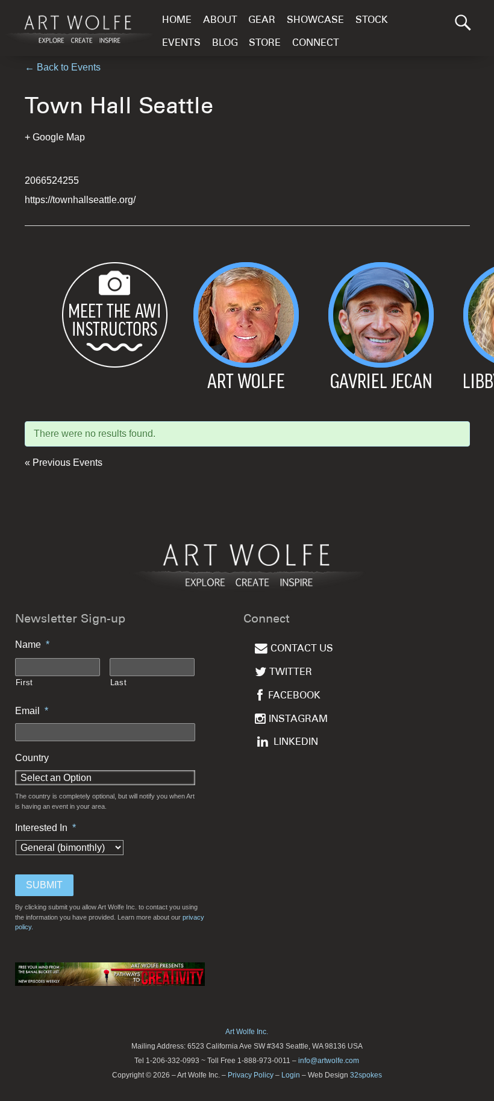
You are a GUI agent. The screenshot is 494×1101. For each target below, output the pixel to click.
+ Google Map (55, 137)
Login (290, 1075)
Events (181, 43)
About (220, 20)
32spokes (366, 1075)
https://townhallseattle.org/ (80, 200)
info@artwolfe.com (328, 1060)
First (24, 682)
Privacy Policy (251, 1075)
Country (32, 758)
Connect (315, 43)
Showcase (315, 20)
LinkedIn (296, 742)
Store (265, 43)
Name (32, 644)
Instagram (298, 719)
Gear (261, 20)
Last (118, 682)
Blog (225, 43)
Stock (371, 20)
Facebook (294, 696)
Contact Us (301, 649)
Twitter (290, 672)
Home (177, 20)
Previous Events (63, 462)
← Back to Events (63, 67)
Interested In (45, 828)
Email (31, 711)
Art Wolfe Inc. (246, 1031)
